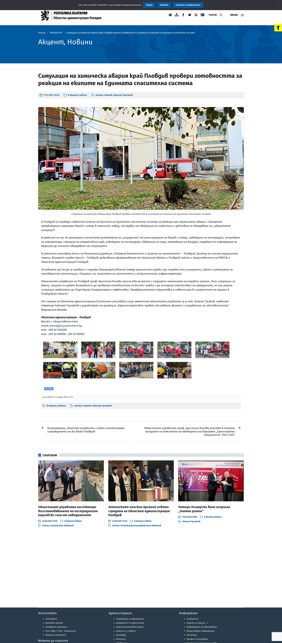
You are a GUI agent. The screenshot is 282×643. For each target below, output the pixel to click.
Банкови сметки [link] (54, 623)
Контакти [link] (51, 618)
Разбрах (149, 5)
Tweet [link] (49, 389)
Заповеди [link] (121, 635)
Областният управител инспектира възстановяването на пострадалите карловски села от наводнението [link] (68, 511)
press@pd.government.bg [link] (65, 325)
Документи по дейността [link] (130, 623)
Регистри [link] (192, 635)
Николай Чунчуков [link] (123, 95)
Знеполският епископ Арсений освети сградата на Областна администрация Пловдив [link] (139, 511)
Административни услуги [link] (130, 627)
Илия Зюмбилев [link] (66, 525)
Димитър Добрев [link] (137, 525)
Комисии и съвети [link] (126, 631)
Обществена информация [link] (200, 631)
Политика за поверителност (188, 5)
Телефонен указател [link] (56, 627)
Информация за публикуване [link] (202, 627)
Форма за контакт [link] (56, 635)
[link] (278, 27)
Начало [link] (41, 33)
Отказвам (164, 5)
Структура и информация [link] (130, 618)
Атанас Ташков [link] (104, 95)
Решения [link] (120, 639)
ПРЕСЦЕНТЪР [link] (56, 33)
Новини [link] (83, 95)
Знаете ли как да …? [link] (197, 623)
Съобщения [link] (192, 618)
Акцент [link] (74, 95)
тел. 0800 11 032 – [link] (61, 631)
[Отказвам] (278, 5)
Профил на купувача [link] (197, 639)
